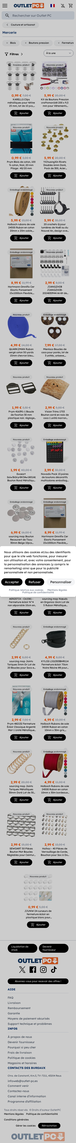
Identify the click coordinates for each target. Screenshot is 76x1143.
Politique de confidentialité (38, 592)
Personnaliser (60, 582)
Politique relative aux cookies (26, 590)
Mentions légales (57, 590)
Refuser (35, 582)
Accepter (12, 582)
